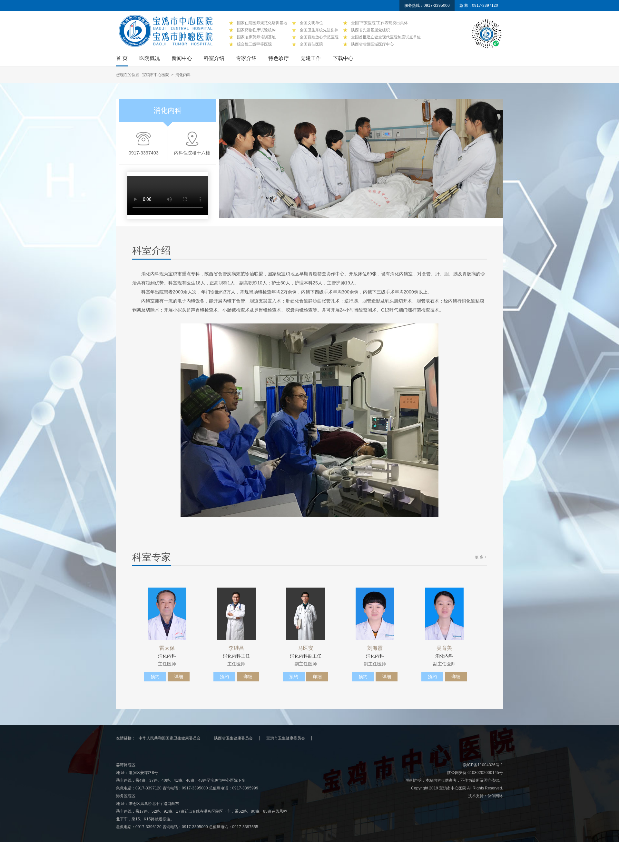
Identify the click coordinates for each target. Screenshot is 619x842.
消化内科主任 (236, 656)
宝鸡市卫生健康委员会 (285, 738)
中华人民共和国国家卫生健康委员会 (170, 738)
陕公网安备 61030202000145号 (475, 772)
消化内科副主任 (305, 656)
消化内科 (167, 656)
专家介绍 (246, 58)
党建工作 (310, 58)
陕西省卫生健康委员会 (233, 738)
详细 (178, 676)
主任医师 (167, 663)
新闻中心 (182, 58)
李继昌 (236, 648)
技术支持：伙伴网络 (485, 796)
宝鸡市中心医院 (155, 75)
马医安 (305, 648)
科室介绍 (214, 58)
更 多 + (481, 557)
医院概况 (149, 58)
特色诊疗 (278, 58)
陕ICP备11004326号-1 (483, 765)
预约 (155, 676)
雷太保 (167, 648)
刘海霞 (375, 648)
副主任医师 (305, 663)
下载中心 (343, 58)
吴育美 (444, 648)
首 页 (122, 58)
